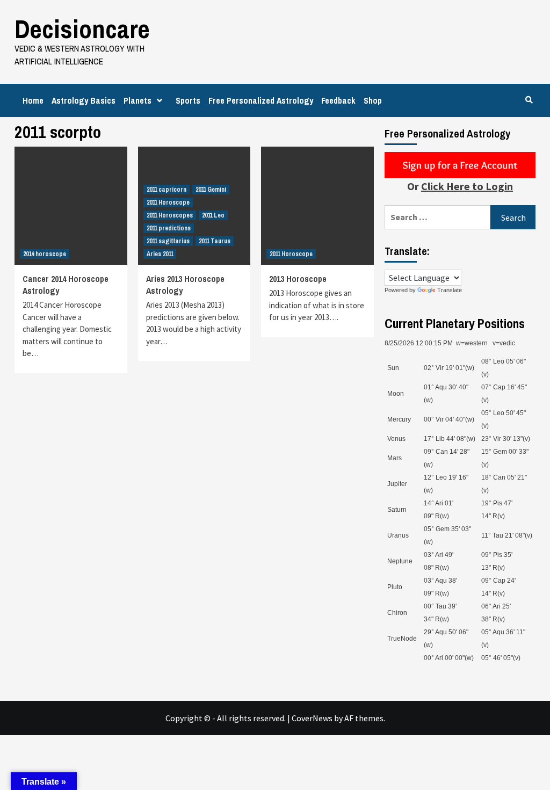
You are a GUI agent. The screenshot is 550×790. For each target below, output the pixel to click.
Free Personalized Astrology (260, 100)
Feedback (338, 100)
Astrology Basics (83, 100)
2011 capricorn (166, 189)
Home (33, 100)
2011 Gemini (211, 189)
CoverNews (312, 718)
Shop (373, 100)
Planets (137, 100)
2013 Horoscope (298, 279)
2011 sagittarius (168, 241)
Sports (188, 100)
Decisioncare (82, 28)
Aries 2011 (160, 254)
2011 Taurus (214, 241)
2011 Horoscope (168, 202)
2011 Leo (213, 215)
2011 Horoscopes (170, 215)
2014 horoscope (44, 254)
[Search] (528, 100)
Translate (449, 290)
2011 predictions (169, 228)
